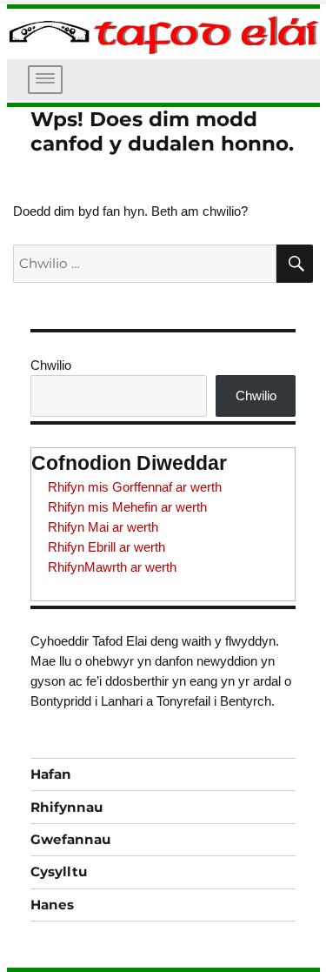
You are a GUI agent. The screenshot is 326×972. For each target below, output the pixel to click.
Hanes (52, 904)
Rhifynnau (66, 807)
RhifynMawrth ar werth (112, 567)
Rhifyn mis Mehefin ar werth (127, 506)
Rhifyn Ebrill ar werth (106, 547)
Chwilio (50, 365)
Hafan (50, 774)
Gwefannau (70, 839)
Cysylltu (58, 871)
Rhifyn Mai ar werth (103, 527)
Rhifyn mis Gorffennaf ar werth (135, 486)
